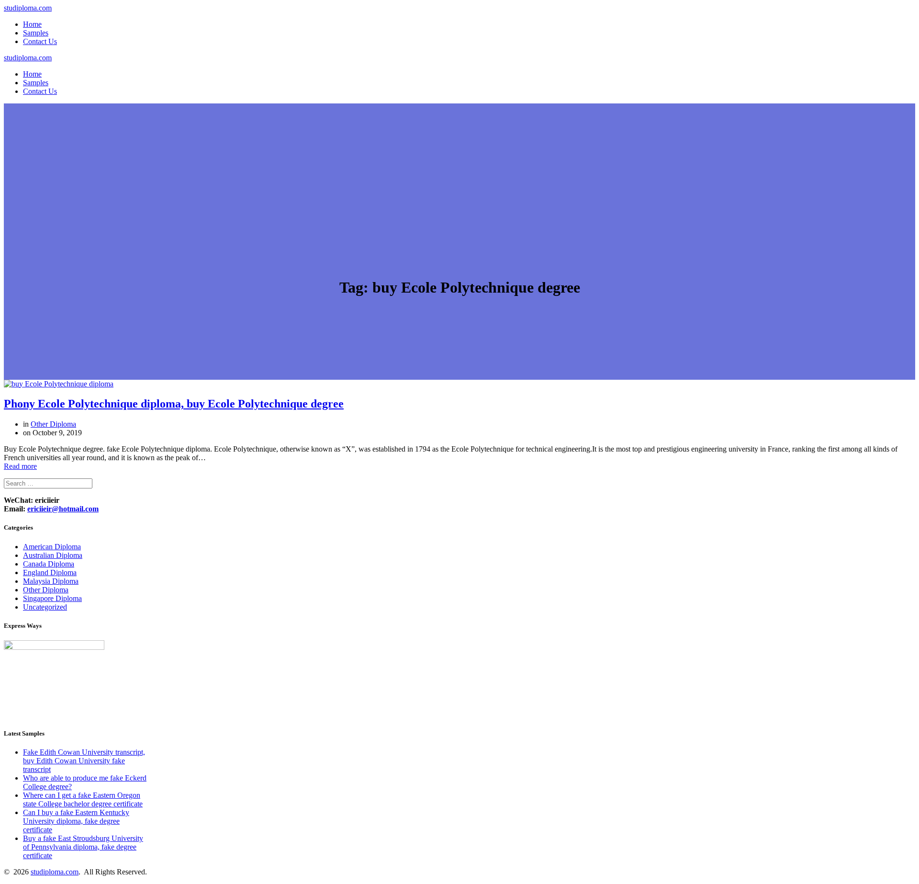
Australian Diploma (52, 555)
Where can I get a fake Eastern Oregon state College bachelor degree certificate (83, 799)
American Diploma (52, 547)
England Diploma (50, 572)
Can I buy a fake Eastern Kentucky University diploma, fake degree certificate (76, 821)
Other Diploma (53, 424)
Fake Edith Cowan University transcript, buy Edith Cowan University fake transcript (84, 760)
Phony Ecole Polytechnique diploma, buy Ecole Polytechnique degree (174, 403)
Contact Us (40, 41)
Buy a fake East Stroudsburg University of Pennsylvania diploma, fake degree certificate (83, 847)
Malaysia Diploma (50, 581)
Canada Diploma (48, 564)
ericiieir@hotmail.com (63, 509)
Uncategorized (45, 607)
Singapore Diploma (52, 598)
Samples (35, 33)
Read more (20, 466)
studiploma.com (28, 8)
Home (32, 24)
